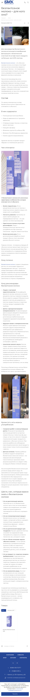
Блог (5, 657)
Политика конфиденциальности (16, 677)
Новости (21, 654)
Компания (10, 654)
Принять (15, 694)
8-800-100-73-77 (15, 667)
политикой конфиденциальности (15, 689)
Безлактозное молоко (8, 63)
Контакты (23, 657)
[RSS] (24, 23)
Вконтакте (13, 663)
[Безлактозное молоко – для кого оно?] (15, 36)
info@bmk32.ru (16, 671)
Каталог (13, 657)
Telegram (17, 663)
